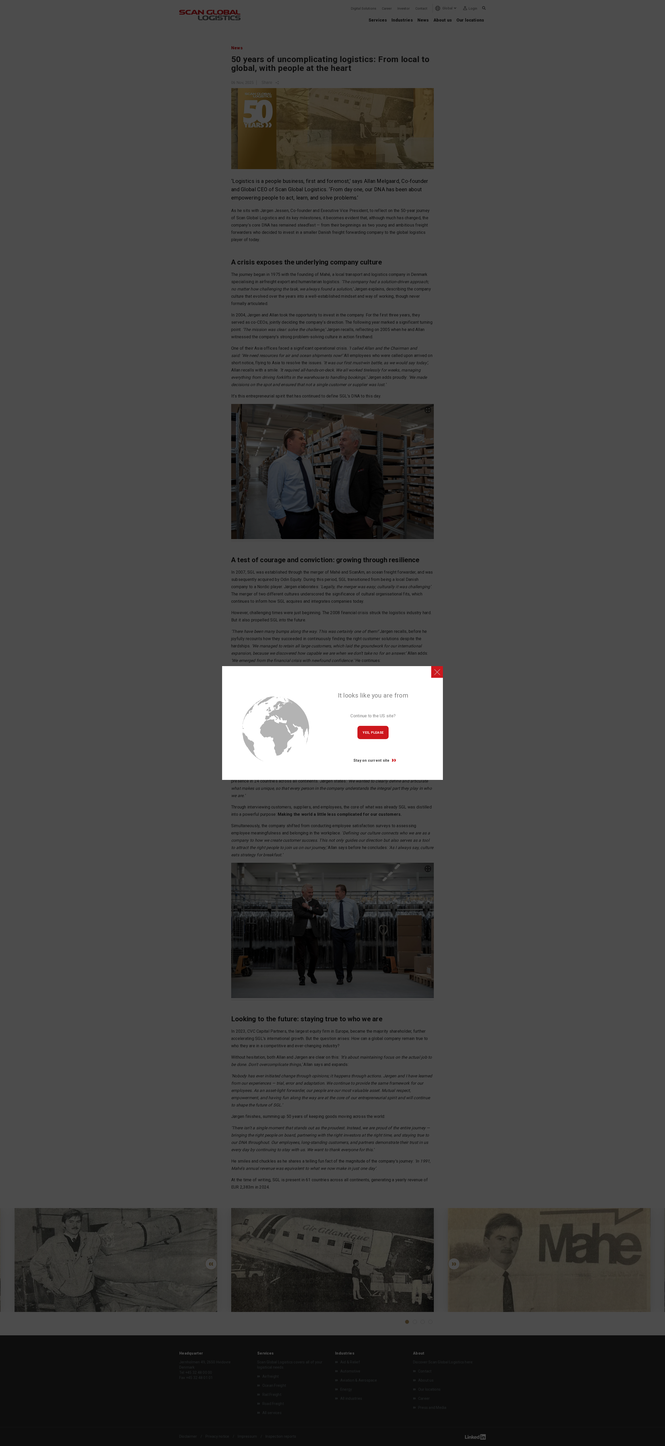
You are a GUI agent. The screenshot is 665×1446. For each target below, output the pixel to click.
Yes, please (373, 732)
